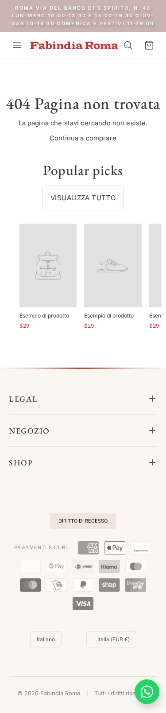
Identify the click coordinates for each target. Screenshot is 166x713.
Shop (21, 462)
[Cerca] (128, 45)
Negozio (29, 431)
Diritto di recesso (83, 521)
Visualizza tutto (83, 198)
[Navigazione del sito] (17, 45)
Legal (23, 399)
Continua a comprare (83, 138)
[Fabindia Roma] (74, 45)
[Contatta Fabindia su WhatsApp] (147, 691)
